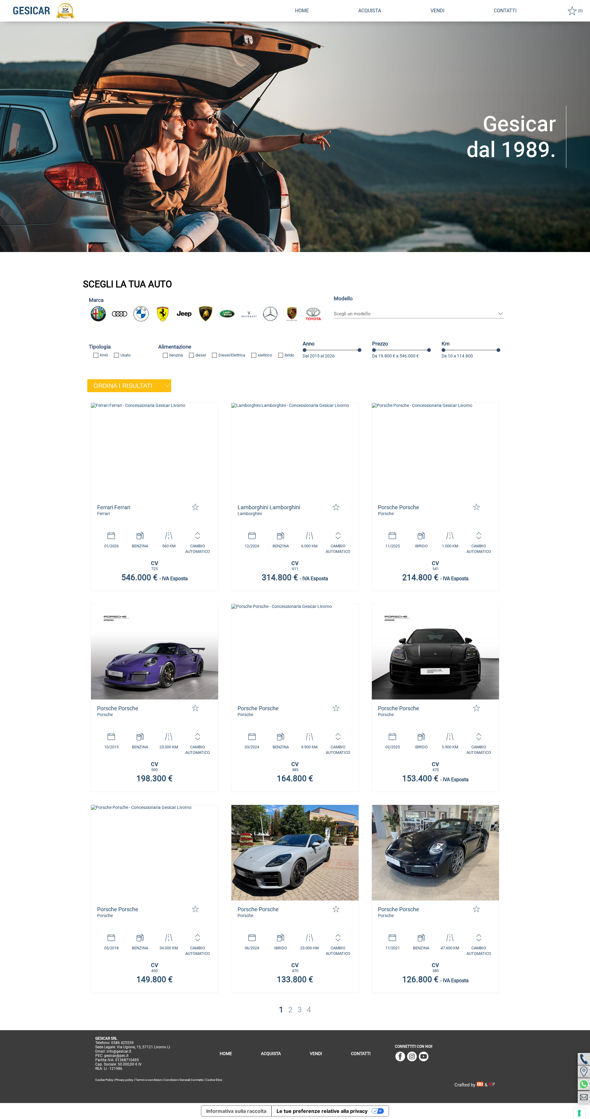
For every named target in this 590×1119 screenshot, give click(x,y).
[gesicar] (32, 10)
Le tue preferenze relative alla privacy (322, 1111)
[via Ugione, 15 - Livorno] (584, 1072)
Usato (125, 355)
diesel (200, 355)
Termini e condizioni (148, 1080)
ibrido (289, 355)
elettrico (265, 355)
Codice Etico (214, 1080)
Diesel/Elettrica (231, 355)
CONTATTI (505, 11)
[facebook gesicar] (400, 1057)
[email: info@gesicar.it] (584, 1097)
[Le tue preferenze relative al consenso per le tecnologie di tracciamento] (579, 1113)
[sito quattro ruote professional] (492, 1085)
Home (302, 11)
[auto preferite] (572, 11)
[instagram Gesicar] (412, 1057)
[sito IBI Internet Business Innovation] (481, 1085)
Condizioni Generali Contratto (184, 1080)
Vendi (437, 11)
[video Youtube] (423, 1057)
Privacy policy (124, 1080)
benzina (176, 355)
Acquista (369, 11)
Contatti (361, 1053)
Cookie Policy (104, 1080)
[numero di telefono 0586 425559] (584, 1059)
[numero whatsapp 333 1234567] (584, 1084)
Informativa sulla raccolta (236, 1111)
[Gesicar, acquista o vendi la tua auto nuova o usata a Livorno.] (154, 450)
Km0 (104, 355)
